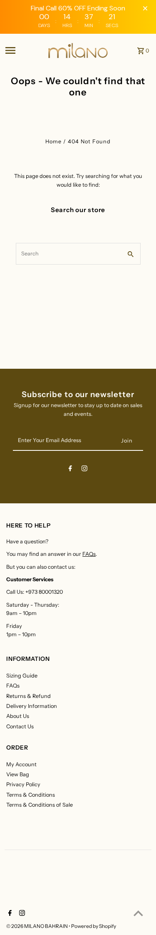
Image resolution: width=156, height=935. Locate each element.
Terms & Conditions (30, 795)
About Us (17, 716)
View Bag (17, 774)
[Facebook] (70, 469)
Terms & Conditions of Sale (39, 805)
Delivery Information (31, 706)
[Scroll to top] (138, 913)
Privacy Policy (23, 784)
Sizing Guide (21, 675)
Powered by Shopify (93, 926)
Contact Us (20, 726)
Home (53, 141)
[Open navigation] (23, 50)
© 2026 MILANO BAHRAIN (37, 926)
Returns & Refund (28, 696)
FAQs (89, 554)
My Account (21, 764)
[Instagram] (84, 469)
